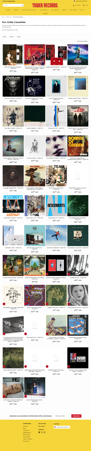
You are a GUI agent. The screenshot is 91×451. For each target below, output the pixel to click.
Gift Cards (73, 10)
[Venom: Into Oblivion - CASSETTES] (13, 86)
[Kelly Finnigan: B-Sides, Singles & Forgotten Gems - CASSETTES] (34, 175)
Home (3, 17)
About (82, 10)
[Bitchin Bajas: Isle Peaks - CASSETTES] (13, 357)
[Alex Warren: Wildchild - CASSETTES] (56, 235)
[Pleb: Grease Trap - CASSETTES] (34, 325)
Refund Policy (26, 434)
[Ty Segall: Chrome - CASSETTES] (77, 265)
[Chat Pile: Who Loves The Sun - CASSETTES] (34, 235)
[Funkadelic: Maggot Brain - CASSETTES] (13, 175)
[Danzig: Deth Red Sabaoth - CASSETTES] (56, 54)
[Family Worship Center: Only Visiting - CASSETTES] (34, 265)
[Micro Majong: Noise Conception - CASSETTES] (77, 205)
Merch (64, 10)
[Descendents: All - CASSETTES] (56, 205)
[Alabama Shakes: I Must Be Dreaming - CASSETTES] (56, 265)
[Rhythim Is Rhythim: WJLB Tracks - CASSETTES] (34, 86)
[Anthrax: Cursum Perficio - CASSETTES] (13, 265)
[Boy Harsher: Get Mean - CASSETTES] (56, 145)
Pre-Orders (55, 10)
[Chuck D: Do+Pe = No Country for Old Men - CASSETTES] (77, 116)
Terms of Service (27, 439)
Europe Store (11, 1)
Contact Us (26, 430)
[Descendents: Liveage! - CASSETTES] (13, 205)
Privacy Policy (26, 437)
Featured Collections (29, 10)
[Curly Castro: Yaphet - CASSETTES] (13, 116)
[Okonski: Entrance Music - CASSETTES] (77, 86)
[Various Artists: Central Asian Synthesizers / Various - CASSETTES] (56, 325)
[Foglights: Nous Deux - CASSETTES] (56, 295)
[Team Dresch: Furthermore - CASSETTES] (56, 175)
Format (16, 10)
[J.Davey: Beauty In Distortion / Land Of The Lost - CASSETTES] (13, 145)
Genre (8, 10)
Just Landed (44, 10)
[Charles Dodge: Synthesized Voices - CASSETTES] (77, 325)
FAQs (24, 428)
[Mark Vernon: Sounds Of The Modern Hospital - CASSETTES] (13, 387)
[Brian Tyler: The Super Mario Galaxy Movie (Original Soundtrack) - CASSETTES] (77, 54)
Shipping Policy (27, 432)
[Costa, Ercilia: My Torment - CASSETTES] (77, 295)
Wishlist (45, 13)
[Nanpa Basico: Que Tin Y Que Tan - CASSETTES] (77, 175)
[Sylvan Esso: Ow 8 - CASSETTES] (56, 116)
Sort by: (82, 41)
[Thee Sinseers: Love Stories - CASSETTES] (77, 235)
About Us (25, 426)
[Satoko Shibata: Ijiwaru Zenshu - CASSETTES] (34, 387)
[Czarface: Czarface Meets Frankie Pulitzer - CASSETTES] (77, 357)
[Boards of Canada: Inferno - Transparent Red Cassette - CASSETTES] (77, 145)
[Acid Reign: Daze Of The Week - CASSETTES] (56, 357)
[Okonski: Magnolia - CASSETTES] (34, 116)
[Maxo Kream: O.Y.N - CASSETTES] (34, 205)
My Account (26, 441)
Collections (8, 17)
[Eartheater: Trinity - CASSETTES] (13, 235)
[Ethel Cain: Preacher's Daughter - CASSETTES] (13, 54)
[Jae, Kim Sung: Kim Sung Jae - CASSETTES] (56, 86)
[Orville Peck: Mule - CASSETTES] (34, 145)
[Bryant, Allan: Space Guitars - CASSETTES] (34, 295)
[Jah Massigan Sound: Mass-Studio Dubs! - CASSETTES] (13, 295)
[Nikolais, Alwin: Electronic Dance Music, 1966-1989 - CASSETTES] (34, 357)
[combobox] (13, 5)
